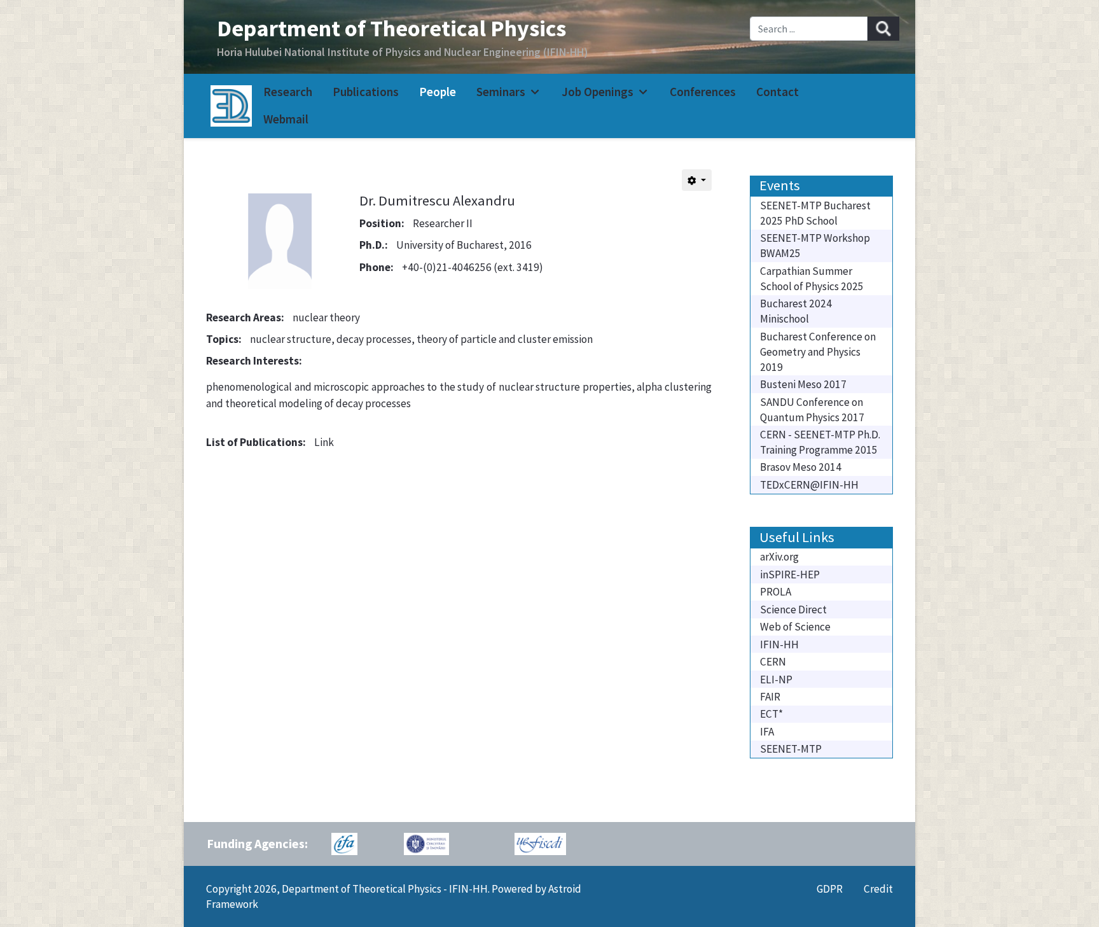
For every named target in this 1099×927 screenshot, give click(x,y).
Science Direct (793, 610)
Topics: (224, 339)
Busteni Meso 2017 (803, 384)
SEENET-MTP (791, 749)
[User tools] (697, 180)
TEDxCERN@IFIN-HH (809, 485)
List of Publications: (256, 442)
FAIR (770, 697)
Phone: (376, 267)
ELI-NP (776, 680)
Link (324, 442)
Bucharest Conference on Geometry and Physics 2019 (818, 352)
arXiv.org (779, 557)
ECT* (771, 714)
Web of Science (795, 627)
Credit (878, 889)
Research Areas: (245, 317)
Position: (381, 223)
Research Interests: (254, 361)
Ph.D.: (373, 245)
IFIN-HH (779, 645)
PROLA (775, 592)
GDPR (830, 889)
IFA (767, 732)
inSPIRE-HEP (790, 575)
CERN (773, 662)
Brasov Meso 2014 (800, 467)
